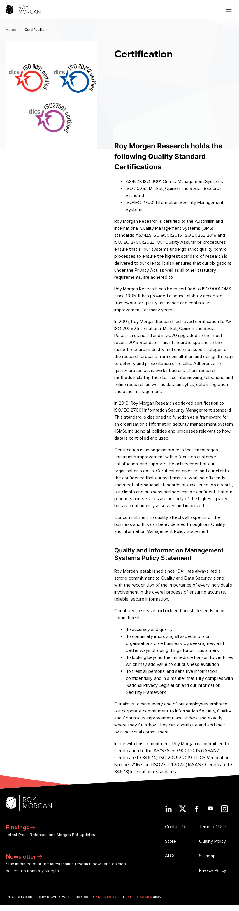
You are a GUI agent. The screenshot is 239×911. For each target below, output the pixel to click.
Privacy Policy (212, 870)
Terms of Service (138, 897)
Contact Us (176, 827)
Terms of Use (212, 827)
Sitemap (207, 856)
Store (170, 841)
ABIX (170, 856)
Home (11, 29)
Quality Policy (212, 841)
